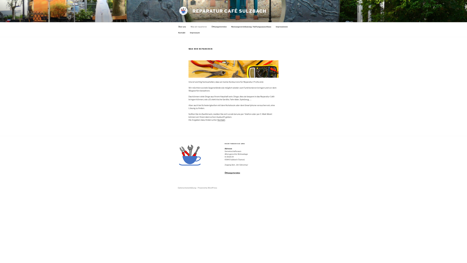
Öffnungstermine (219, 27)
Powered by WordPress (207, 188)
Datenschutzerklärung (187, 188)
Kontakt (181, 33)
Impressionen (282, 27)
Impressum (195, 33)
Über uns (182, 27)
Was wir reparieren (199, 27)
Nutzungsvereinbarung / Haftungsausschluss (251, 27)
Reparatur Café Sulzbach (229, 11)
